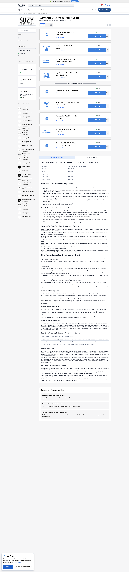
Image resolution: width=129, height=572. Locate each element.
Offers (49, 25)
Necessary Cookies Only (24, 567)
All (42, 25)
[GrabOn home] (23, 5)
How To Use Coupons (93, 157)
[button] (27, 21)
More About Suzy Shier (57, 157)
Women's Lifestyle (32, 13)
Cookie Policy (17, 562)
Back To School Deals (104, 10)
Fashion (25, 13)
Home (20, 13)
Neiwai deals (63, 379)
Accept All (8, 567)
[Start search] (30, 5)
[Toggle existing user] (109, 25)
